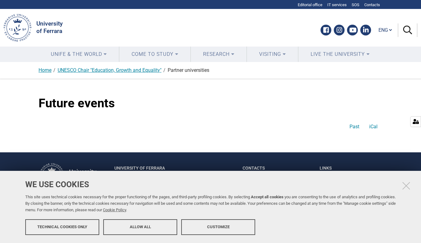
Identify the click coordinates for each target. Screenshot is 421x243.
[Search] (407, 30)
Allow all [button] (140, 226)
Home (45, 70)
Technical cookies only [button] (62, 226)
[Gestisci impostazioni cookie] (415, 121)
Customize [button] (218, 226)
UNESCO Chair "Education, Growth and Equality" (109, 70)
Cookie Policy (114, 210)
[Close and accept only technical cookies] (406, 186)
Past (354, 127)
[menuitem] (79, 54)
